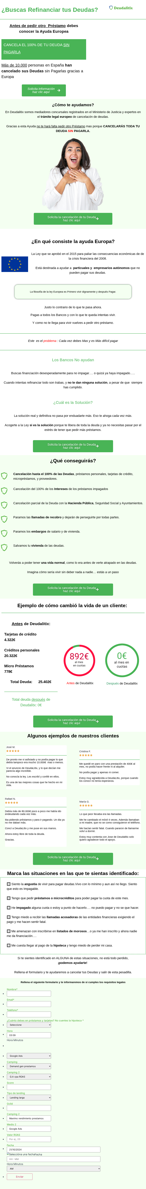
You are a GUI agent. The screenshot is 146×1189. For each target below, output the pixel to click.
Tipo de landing (16, 1093)
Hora (10, 1031)
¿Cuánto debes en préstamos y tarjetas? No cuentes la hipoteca (45, 1020)
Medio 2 (11, 1124)
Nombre (12, 989)
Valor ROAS (13, 1135)
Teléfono (12, 1010)
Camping (12, 1062)
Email (10, 999)
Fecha (10, 1145)
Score (10, 1082)
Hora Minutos (15, 1040)
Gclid (10, 1103)
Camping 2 (13, 1072)
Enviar (20, 1176)
